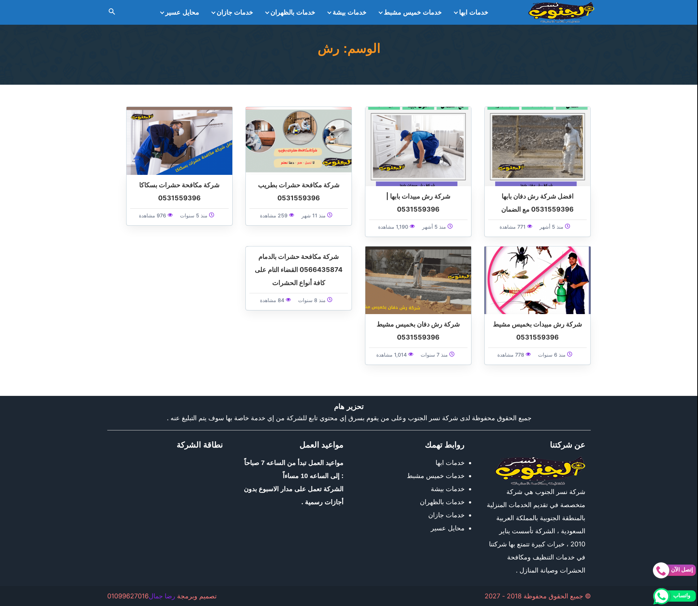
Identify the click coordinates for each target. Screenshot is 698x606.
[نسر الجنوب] (561, 12)
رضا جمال (162, 596)
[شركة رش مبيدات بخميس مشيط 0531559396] (537, 280)
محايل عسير (182, 12)
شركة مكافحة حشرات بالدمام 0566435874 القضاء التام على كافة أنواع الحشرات (298, 269)
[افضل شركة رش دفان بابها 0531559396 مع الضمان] (537, 146)
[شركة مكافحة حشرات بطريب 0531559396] (299, 140)
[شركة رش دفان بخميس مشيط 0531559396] (418, 280)
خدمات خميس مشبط (413, 12)
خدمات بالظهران (292, 12)
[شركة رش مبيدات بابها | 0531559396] (418, 146)
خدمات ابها (473, 12)
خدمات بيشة (349, 12)
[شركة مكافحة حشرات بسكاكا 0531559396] (179, 140)
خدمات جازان (235, 12)
